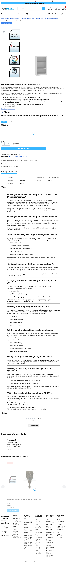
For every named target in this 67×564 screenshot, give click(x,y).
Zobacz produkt (13, 510)
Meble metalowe (26, 18)
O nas (58, 534)
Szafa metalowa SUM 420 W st (50, 527)
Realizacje (60, 529)
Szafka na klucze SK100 (49, 541)
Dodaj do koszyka (23, 148)
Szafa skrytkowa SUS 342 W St (50, 537)
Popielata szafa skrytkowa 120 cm (28, 547)
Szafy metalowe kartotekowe (38, 552)
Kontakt (59, 531)
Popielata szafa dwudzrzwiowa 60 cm (28, 522)
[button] (43, 8)
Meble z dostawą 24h (58, 1)
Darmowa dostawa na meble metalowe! (33, 3)
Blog (58, 532)
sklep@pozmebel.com (26, 1)
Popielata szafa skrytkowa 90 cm (28, 527)
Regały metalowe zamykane (51, 18)
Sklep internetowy (31, 561)
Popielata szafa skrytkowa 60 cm (28, 532)
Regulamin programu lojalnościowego (17, 536)
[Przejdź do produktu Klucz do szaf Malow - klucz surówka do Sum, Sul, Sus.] (27, 479)
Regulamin (15, 533)
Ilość (2, 141)
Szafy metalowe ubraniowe (38, 521)
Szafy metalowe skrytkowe (38, 542)
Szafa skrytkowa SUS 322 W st (50, 532)
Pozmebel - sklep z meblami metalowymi (10, 18)
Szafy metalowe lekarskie (37, 526)
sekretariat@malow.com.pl (15, 450)
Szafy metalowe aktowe (37, 547)
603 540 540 (10, 1)
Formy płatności (17, 521)
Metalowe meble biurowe (37, 18)
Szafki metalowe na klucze (38, 537)
